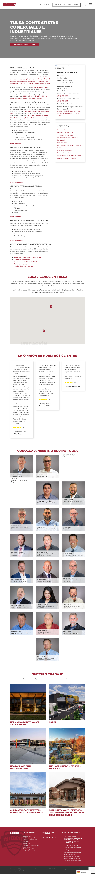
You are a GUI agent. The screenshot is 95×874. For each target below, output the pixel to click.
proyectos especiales (42, 83)
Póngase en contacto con (66, 4)
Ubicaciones (45, 4)
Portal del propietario (29, 849)
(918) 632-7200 (62, 96)
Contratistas (27, 847)
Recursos (26, 841)
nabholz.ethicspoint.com (64, 869)
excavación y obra (16, 79)
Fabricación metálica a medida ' (25, 262)
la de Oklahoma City (39, 87)
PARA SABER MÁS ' (17, 143)
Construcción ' (62, 130)
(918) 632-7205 (62, 101)
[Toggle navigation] (89, 4)
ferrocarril (29, 83)
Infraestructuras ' (63, 143)
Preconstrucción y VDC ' (65, 132)
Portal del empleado (29, 838)
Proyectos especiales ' (22, 260)
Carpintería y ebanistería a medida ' (69, 155)
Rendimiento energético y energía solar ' (28, 257)
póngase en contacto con (24, 45)
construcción (42, 77)
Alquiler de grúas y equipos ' (24, 266)
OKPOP (25, 96)
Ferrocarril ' (61, 140)
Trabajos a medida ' (21, 264)
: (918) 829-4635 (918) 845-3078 (69, 113)
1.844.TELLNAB (50, 869)
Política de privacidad (29, 850)
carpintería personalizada (33, 79)
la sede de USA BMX (36, 96)
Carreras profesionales (30, 839)
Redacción (26, 843)
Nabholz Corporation (27, 869)
